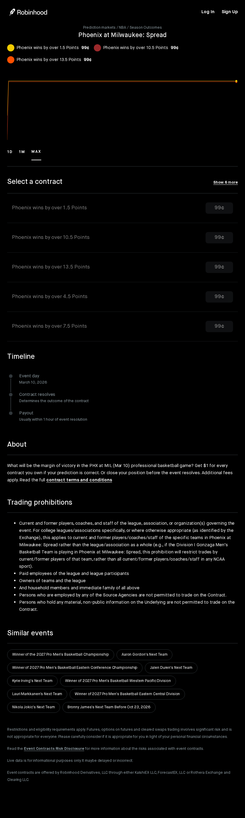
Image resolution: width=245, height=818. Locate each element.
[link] (207, 12)
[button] (10, 154)
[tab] (122, 208)
